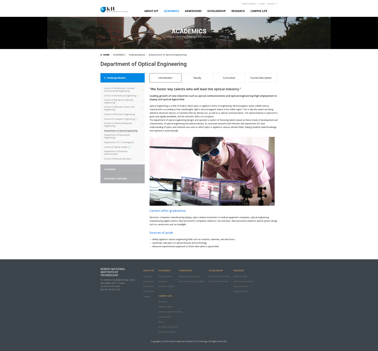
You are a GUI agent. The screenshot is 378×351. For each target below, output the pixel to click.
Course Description (261, 77)
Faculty (197, 77)
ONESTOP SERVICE (249, 4)
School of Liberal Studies (116, 147)
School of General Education (117, 158)
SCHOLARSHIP (216, 270)
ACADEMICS (165, 270)
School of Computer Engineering (119, 119)
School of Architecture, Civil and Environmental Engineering (119, 89)
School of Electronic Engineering (119, 114)
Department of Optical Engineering (120, 130)
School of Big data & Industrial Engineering (118, 101)
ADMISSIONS (185, 270)
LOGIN (262, 4)
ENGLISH (271, 4)
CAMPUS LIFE (165, 295)
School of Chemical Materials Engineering (118, 124)
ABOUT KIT (149, 270)
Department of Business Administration (116, 152)
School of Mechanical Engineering (120, 95)
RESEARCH (238, 270)
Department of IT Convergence (119, 142)
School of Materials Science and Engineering (119, 108)
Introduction (165, 77)
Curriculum (229, 77)
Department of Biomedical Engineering (117, 136)
